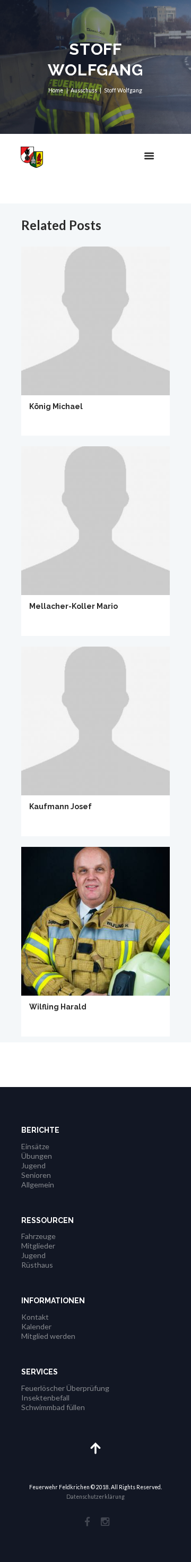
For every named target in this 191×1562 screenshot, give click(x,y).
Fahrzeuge (38, 1236)
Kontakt (35, 1316)
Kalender (36, 1326)
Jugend (33, 1165)
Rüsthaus (37, 1264)
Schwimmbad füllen (53, 1407)
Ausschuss (84, 90)
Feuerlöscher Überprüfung (65, 1388)
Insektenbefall (45, 1397)
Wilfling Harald (57, 1007)
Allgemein (37, 1184)
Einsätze (35, 1146)
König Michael (56, 406)
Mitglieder (38, 1245)
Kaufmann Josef (60, 806)
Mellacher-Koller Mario (73, 606)
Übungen (36, 1155)
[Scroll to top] (96, 1447)
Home (55, 90)
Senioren (36, 1174)
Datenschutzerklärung (95, 1496)
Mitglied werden (48, 1335)
